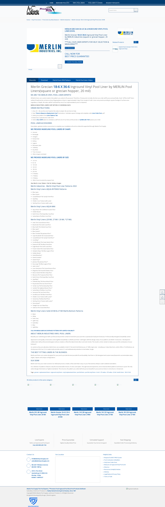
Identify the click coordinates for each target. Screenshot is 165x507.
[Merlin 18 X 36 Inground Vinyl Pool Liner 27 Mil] (127, 395)
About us (106, 467)
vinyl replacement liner (69, 372)
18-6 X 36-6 (128, 372)
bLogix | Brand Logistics (49, 495)
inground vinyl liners (56, 372)
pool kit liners (81, 372)
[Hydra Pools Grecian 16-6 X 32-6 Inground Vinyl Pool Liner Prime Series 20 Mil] (115, 49)
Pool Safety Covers (95, 3)
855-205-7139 (85, 120)
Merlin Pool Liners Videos (84, 80)
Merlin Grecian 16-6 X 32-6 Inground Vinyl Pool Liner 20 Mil (60, 414)
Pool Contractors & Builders (111, 460)
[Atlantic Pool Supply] (44, 10)
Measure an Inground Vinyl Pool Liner (114, 465)
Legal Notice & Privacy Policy (111, 474)
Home (51, 3)
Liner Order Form (97, 113)
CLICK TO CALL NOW (74, 62)
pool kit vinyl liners (90, 372)
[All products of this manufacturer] (125, 33)
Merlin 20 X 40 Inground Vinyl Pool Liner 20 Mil (38, 413)
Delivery (106, 472)
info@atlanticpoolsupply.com (40, 459)
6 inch (98, 372)
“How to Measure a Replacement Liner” (46, 113)
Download (44, 80)
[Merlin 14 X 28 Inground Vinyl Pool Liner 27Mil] (82, 395)
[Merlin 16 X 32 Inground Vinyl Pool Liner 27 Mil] (105, 395)
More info (32, 80)
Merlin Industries (65, 20)
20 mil (114, 372)
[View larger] (60, 66)
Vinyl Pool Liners (79, 3)
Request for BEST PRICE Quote (112, 457)
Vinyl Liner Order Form (110, 462)
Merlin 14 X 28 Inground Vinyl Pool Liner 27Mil (82, 413)
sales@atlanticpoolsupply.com (40, 461)
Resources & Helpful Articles (112, 469)
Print (30, 69)
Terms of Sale (107, 476)
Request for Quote (112, 3)
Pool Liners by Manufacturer (51, 20)
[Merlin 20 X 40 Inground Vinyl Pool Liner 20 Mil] (38, 395)
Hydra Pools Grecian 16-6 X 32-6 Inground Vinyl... (128, 48)
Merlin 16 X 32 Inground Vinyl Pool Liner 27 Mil (105, 413)
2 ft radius (103, 372)
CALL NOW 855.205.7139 (39, 445)
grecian (36, 372)
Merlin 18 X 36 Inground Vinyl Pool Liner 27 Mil (127, 413)
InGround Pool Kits (62, 3)
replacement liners (44, 372)
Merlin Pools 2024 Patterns (62, 80)
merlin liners (120, 372)
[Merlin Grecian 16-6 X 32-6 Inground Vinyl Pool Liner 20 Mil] (60, 395)
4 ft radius (109, 372)
